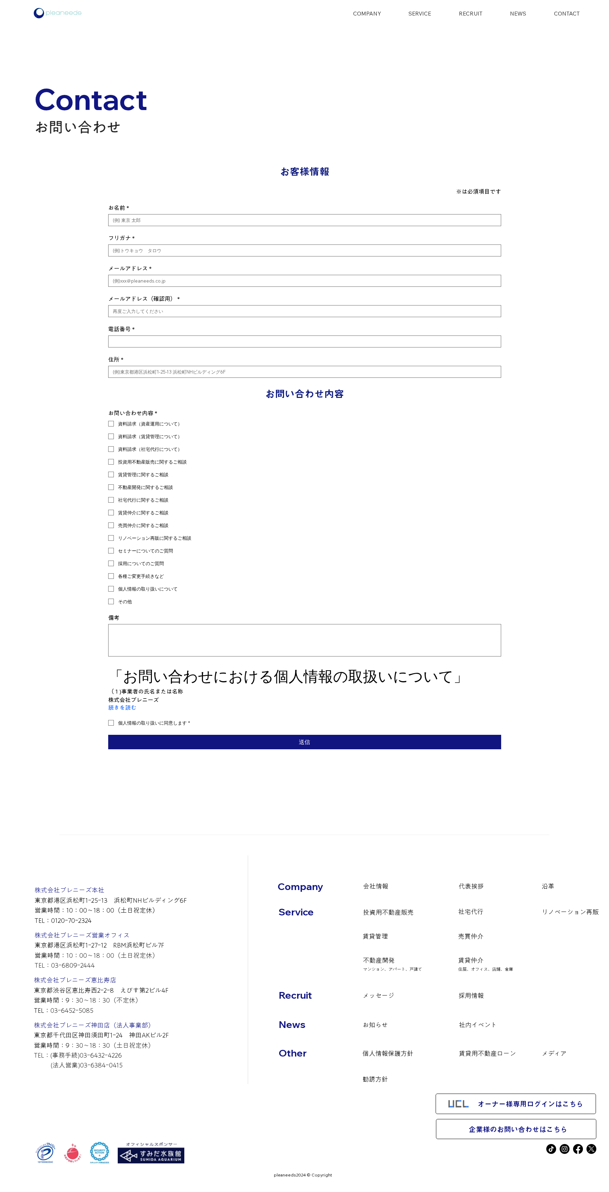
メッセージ (378, 995)
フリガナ (121, 238)
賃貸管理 (375, 936)
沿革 (548, 886)
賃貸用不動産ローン (487, 1053)
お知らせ (375, 1025)
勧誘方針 (375, 1079)
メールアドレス (130, 268)
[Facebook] (578, 1149)
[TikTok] (551, 1149)
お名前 (118, 208)
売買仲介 (471, 936)
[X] (591, 1149)
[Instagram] (565, 1149)
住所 (115, 359)
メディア (554, 1053)
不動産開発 (379, 960)
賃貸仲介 (471, 960)
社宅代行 (471, 911)
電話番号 (121, 329)
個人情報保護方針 (388, 1053)
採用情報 (471, 995)
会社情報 (375, 886)
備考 (113, 618)
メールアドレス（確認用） (144, 299)
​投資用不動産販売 (388, 912)
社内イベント (478, 1025)
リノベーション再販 (570, 912)
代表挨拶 (471, 886)
